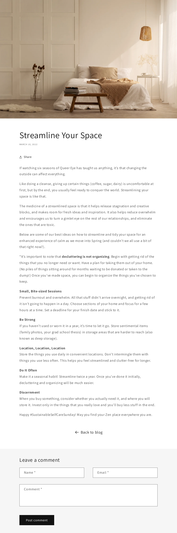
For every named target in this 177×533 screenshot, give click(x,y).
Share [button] (28, 157)
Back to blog (92, 432)
